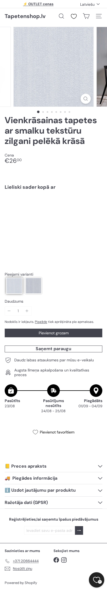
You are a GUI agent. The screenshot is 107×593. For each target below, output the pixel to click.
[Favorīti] (74, 16)
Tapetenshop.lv (25, 16)
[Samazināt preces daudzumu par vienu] (9, 310)
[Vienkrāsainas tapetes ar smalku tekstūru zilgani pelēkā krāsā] (53, 210)
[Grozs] (86, 16)
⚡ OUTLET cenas (38, 4)
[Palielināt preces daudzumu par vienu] (27, 310)
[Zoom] (85, 99)
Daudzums (14, 301)
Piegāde (41, 322)
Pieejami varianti (19, 274)
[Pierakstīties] (79, 530)
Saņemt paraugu (53, 349)
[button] (14, 286)
